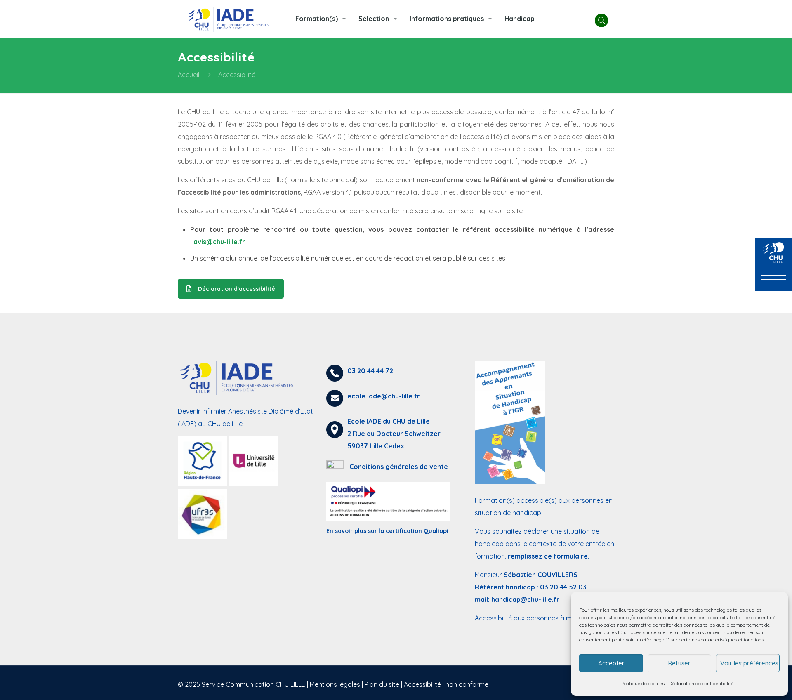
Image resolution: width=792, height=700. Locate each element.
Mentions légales (335, 684)
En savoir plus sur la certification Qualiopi (387, 531)
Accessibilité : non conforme (446, 684)
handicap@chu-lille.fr (525, 599)
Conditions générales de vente (398, 466)
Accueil (188, 75)
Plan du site (382, 684)
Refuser (679, 663)
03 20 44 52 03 (563, 587)
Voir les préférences (749, 663)
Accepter (611, 663)
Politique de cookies (643, 683)
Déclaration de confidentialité (701, 683)
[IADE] (230, 18)
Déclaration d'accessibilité (236, 288)
